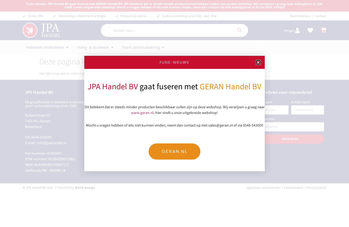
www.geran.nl (142, 112)
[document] (174, 113)
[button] (258, 62)
